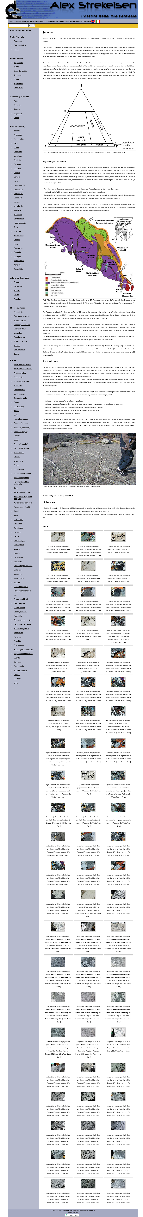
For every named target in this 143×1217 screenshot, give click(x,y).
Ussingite (17, 256)
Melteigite (18, 570)
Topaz (16, 244)
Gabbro (17, 440)
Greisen (17, 465)
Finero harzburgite (21, 419)
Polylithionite (19, 219)
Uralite (16, 295)
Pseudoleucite (19, 350)
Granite (17, 457)
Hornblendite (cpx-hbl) (22, 473)
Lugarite (17, 553)
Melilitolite (18, 561)
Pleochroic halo (20, 337)
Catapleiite (18, 156)
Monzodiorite (19, 578)
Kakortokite (18, 520)
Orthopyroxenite (20, 612)
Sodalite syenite (20, 670)
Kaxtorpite (18, 524)
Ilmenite (17, 109)
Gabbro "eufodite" (21, 444)
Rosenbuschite (20, 223)
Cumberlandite (19, 394)
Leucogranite (19, 545)
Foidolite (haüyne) (21, 432)
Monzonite (18, 574)
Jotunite (17, 511)
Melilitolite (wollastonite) (23, 566)
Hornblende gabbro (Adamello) (21, 483)
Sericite (17, 291)
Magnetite (18, 113)
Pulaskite (17, 641)
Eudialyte (17, 168)
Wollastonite (19, 261)
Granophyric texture (22, 325)
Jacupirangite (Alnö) (22, 507)
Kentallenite (18, 528)
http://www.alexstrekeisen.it (86, 1210)
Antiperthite (18, 312)
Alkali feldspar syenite (23, 369)
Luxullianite (18, 557)
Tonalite (17, 675)
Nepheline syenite (21, 587)
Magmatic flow (19, 329)
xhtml (70, 1212)
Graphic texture (20, 320)
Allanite (17, 131)
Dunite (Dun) (19, 406)
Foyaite (17, 436)
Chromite (17, 105)
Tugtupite (17, 252)
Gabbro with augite (21, 448)
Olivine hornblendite (22, 599)
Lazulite (17, 181)
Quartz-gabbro (19, 645)
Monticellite (18, 194)
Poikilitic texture (20, 341)
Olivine (16, 79)
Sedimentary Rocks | (62, 21)
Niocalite (17, 210)
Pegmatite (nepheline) (22, 624)
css (74, 1212)
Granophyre (18, 461)
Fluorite (17, 173)
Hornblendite (19, 469)
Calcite (16, 148)
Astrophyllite (19, 139)
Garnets (17, 177)
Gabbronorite (19, 453)
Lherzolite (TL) (19, 541)
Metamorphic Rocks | (47, 21)
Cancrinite (18, 152)
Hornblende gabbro (21, 478)
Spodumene (18, 88)
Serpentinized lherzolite (23, 654)
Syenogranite (19, 666)
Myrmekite (18, 333)
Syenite (17, 658)
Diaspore (17, 164)
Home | (11, 21)
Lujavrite (17, 549)
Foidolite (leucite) (21, 423)
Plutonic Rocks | (21, 21)
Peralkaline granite (21, 628)
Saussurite (18, 286)
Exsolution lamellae (21, 316)
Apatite (16, 101)
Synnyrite (17, 662)
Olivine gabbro (19, 608)
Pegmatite (18, 616)
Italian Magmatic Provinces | (80, 21)
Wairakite (17, 299)
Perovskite (18, 215)
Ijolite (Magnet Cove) (22, 492)
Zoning (16, 354)
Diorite (16, 402)
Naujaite (17, 582)
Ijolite (16, 488)
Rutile (16, 227)
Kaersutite (18, 75)
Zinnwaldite (18, 269)
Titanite (17, 240)
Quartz (16, 49)
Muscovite (18, 198)
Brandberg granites (21, 381)
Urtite (16, 683)
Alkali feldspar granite (22, 365)
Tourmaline (18, 248)
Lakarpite (17, 532)
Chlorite (17, 282)
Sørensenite (18, 235)
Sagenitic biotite (20, 71)
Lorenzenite (18, 189)
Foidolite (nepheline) (22, 427)
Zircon (16, 118)
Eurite (16, 415)
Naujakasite (18, 206)
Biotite (16, 67)
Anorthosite (18, 377)
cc (77, 1212)
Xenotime (17, 265)
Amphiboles (18, 63)
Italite (16, 515)
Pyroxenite (18, 637)
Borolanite (18, 385)
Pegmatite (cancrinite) (22, 620)
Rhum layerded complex (23, 649)
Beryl (16, 143)
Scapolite (17, 231)
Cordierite (17, 160)
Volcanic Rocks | (33, 21)
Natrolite (17, 202)
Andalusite (18, 135)
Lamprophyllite (19, 185)
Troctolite (17, 679)
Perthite (17, 346)
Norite (16, 595)
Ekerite (16, 411)
